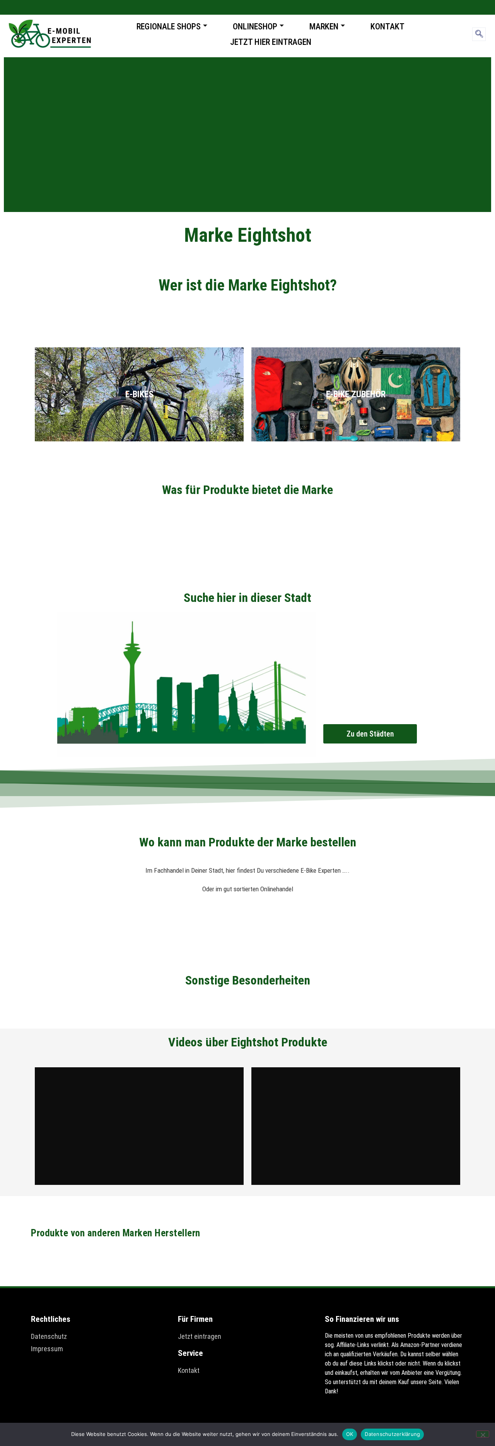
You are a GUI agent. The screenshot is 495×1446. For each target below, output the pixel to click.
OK (349, 1434)
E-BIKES (139, 394)
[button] (479, 34)
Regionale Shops (169, 26)
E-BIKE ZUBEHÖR (356, 394)
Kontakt (387, 26)
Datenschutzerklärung (392, 1434)
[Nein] (482, 1434)
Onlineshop (255, 26)
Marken (323, 26)
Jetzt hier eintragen (270, 42)
